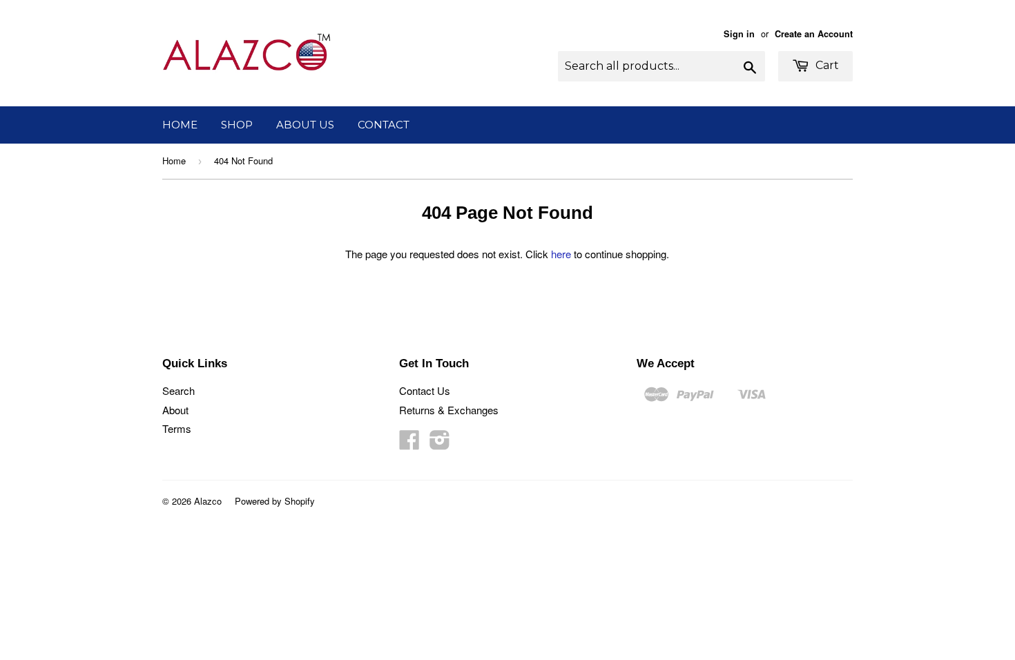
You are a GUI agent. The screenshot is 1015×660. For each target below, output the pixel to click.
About (175, 409)
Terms (176, 428)
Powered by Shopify (275, 500)
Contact (383, 124)
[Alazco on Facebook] (409, 443)
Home (179, 124)
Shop (237, 124)
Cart (826, 65)
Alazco (208, 500)
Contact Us (424, 390)
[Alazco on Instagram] (439, 443)
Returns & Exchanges (449, 409)
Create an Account (814, 34)
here (561, 253)
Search (178, 390)
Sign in (739, 34)
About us (305, 124)
